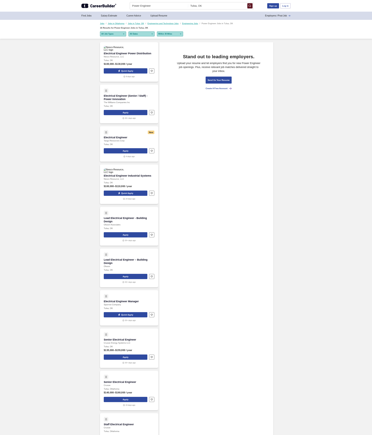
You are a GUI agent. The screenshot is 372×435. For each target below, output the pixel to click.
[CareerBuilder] (98, 6)
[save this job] (151, 70)
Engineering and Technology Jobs (163, 23)
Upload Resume (158, 15)
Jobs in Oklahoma (116, 23)
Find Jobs (86, 15)
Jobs (102, 23)
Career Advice (133, 15)
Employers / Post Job (276, 15)
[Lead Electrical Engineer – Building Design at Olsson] (129, 268)
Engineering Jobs (190, 23)
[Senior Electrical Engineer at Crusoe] (129, 390)
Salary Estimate (109, 15)
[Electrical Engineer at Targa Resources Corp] (129, 144)
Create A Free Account (217, 88)
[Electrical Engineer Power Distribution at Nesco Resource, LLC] (129, 62)
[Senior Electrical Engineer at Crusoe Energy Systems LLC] (129, 348)
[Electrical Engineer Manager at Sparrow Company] (129, 307)
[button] (250, 5)
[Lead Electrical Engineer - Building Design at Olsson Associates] (129, 226)
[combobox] (159, 5)
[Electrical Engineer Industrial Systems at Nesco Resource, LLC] (129, 184)
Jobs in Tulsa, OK (136, 23)
